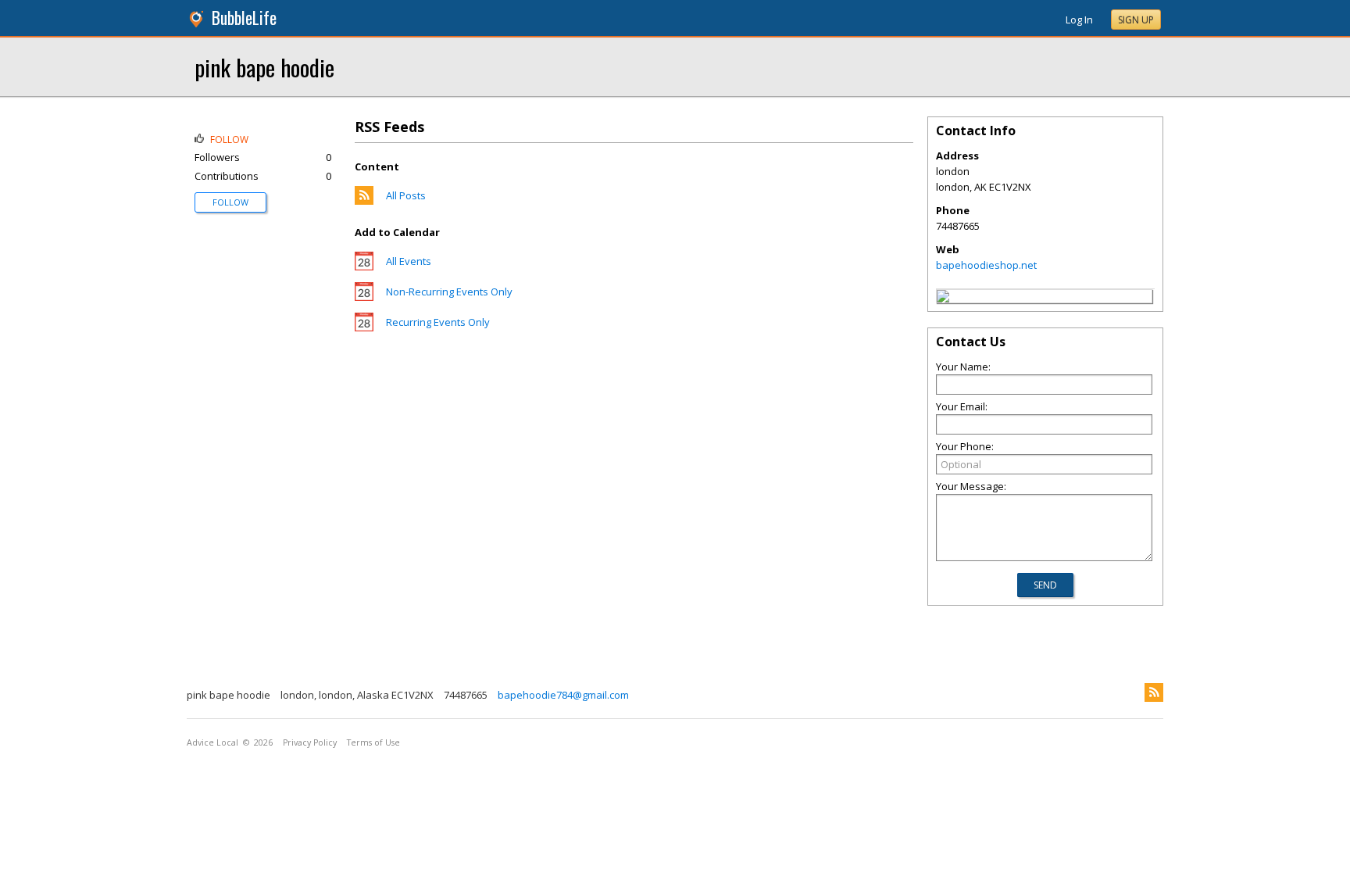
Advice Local (212, 742)
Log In (1079, 20)
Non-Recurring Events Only (449, 291)
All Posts (406, 195)
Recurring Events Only (438, 322)
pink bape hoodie (264, 67)
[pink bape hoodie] (943, 299)
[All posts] (364, 201)
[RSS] (1154, 692)
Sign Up (1136, 20)
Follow (230, 202)
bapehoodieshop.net (986, 265)
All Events (408, 261)
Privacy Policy (310, 742)
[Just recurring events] (364, 327)
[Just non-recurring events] (364, 297)
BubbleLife (244, 17)
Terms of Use (373, 742)
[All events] (364, 266)
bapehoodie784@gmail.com (563, 695)
